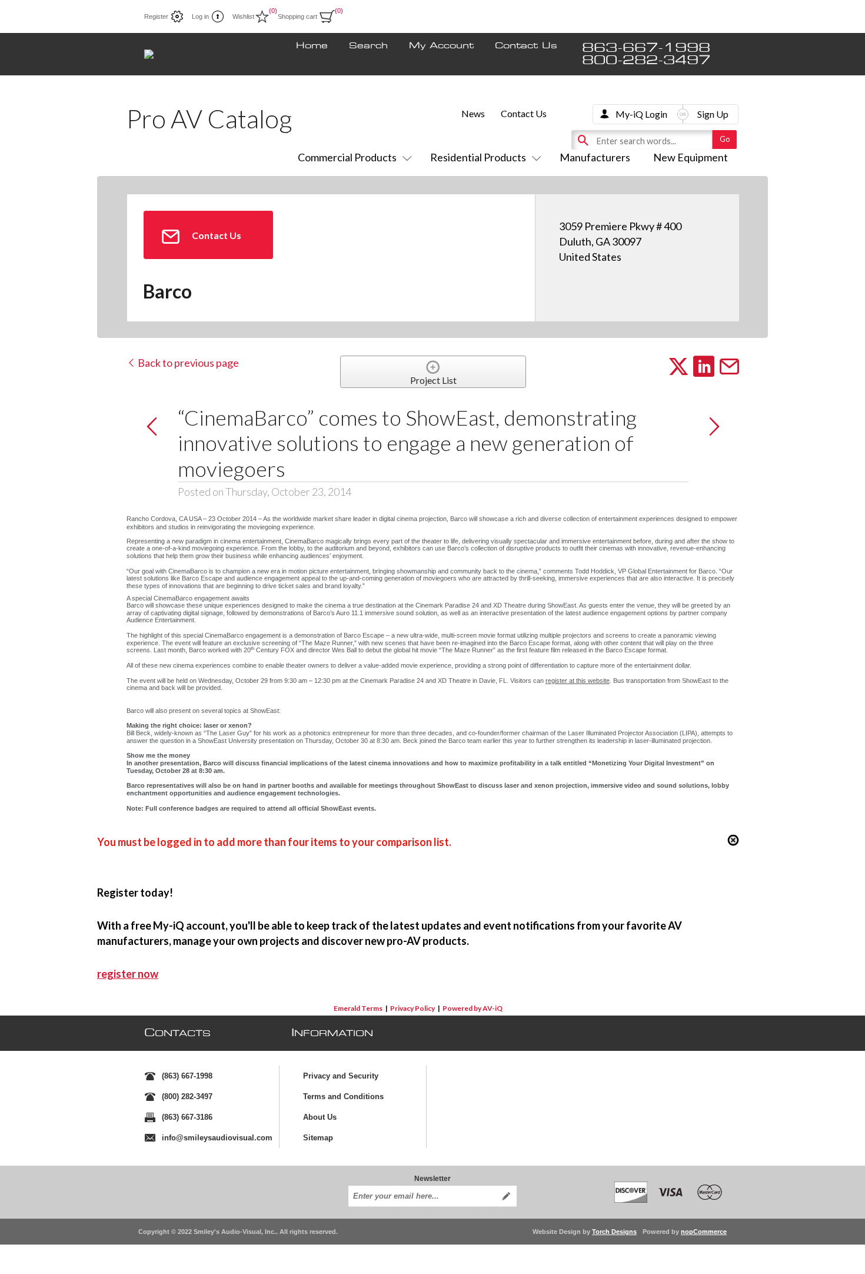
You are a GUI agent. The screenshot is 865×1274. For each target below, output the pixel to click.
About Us (320, 1117)
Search (368, 46)
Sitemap (318, 1137)
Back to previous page (187, 362)
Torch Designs (614, 1231)
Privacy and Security (340, 1075)
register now (127, 973)
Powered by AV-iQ (473, 1008)
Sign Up (712, 114)
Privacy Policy (412, 1008)
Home (312, 46)
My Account (441, 46)
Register (156, 16)
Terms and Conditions (343, 1096)
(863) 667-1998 (187, 1075)
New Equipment (690, 157)
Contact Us (526, 46)
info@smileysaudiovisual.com (217, 1137)
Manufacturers (595, 157)
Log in (200, 16)
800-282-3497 (646, 60)
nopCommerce (704, 1231)
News (473, 113)
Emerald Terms (358, 1008)
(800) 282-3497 (187, 1096)
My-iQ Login (641, 114)
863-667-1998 (646, 48)
